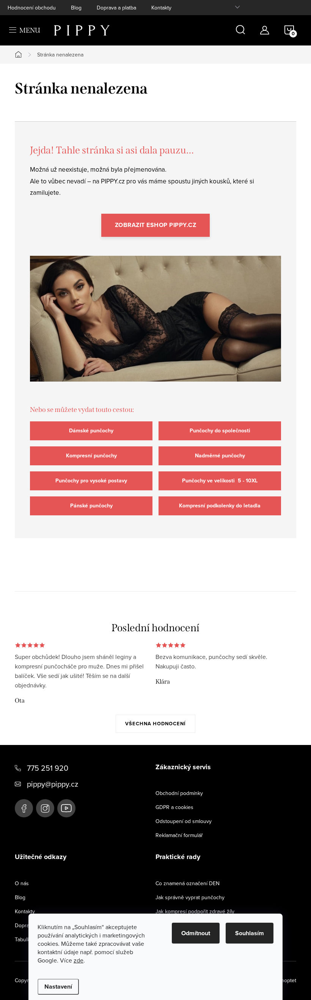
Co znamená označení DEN (188, 883)
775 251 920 (47, 767)
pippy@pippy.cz (52, 783)
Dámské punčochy (91, 431)
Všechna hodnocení (155, 723)
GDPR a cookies (174, 807)
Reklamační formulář (179, 835)
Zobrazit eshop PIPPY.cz (155, 225)
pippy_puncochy (45, 808)
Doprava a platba (116, 7)
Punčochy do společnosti (220, 431)
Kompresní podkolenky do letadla (220, 506)
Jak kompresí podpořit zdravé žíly (195, 911)
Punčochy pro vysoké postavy (91, 481)
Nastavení (58, 986)
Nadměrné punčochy (220, 456)
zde (78, 960)
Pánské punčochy (91, 506)
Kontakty (161, 7)
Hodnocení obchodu (32, 7)
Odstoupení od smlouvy (184, 821)
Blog (76, 7)
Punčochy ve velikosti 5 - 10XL (220, 481)
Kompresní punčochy (91, 456)
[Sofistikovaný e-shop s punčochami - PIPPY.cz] (155, 325)
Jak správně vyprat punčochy (190, 897)
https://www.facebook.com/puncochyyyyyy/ (24, 808)
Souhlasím (249, 933)
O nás (22, 883)
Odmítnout (195, 933)
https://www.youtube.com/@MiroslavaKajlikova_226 (66, 808)
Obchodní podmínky (179, 793)
